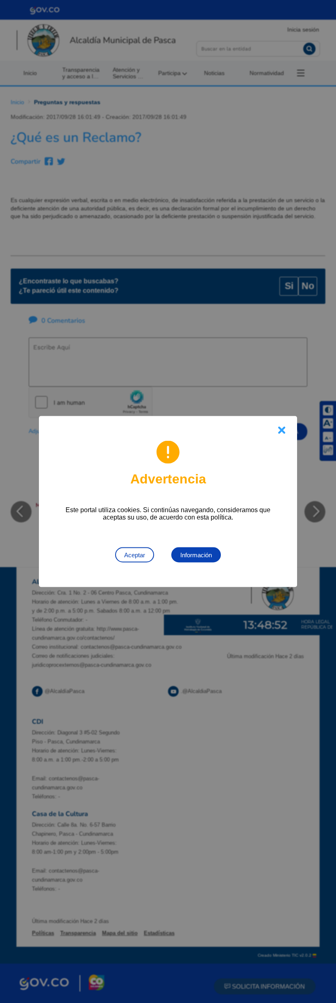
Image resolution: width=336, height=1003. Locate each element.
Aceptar (134, 555)
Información (196, 555)
